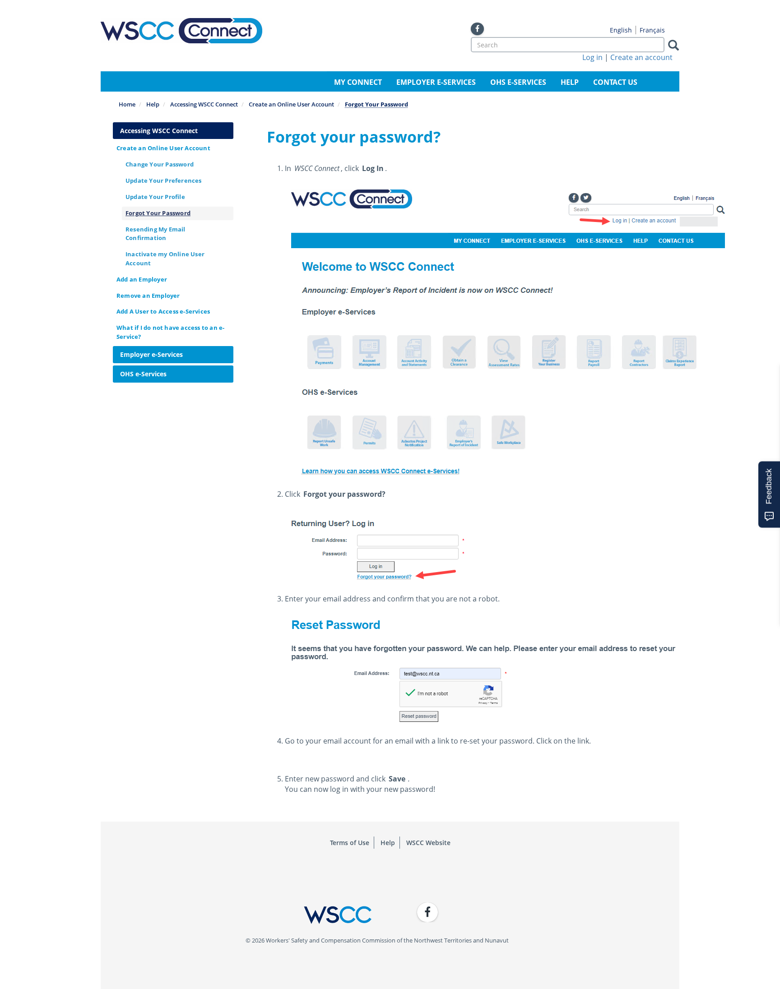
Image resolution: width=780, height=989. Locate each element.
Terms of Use (349, 842)
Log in (592, 57)
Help (570, 82)
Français (652, 30)
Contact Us (615, 82)
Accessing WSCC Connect (204, 104)
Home (127, 104)
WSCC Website (428, 842)
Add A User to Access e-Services (163, 311)
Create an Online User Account (291, 104)
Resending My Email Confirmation (155, 233)
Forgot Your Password (157, 213)
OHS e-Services (518, 82)
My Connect (358, 82)
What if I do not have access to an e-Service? (170, 332)
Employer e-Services (436, 82)
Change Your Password (159, 164)
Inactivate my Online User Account (164, 258)
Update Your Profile (155, 197)
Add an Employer (141, 279)
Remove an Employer (148, 295)
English (621, 30)
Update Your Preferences (163, 180)
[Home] (181, 30)
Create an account (641, 57)
